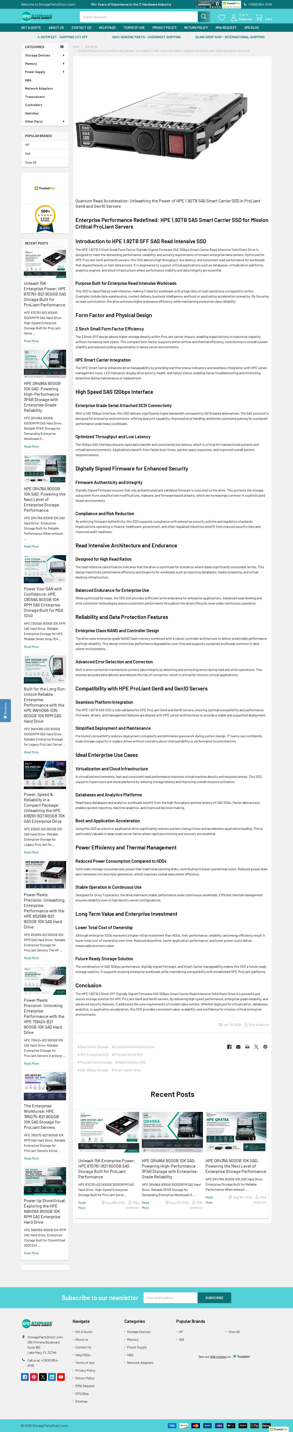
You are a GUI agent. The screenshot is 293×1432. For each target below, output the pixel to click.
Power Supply (35, 72)
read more (31, 341)
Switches (32, 113)
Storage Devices (37, 55)
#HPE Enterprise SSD (93, 1054)
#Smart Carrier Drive (126, 1070)
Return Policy (196, 27)
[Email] (238, 1047)
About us (56, 27)
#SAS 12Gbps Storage (92, 1070)
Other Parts (34, 121)
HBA (28, 80)
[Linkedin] (52, 1377)
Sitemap (81, 1401)
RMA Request (226, 27)
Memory (31, 64)
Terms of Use (134, 27)
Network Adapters (39, 88)
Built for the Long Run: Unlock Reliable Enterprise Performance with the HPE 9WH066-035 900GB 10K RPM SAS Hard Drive (45, 705)
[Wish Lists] (223, 17)
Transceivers (35, 97)
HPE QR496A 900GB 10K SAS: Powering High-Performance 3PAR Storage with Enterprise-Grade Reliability (42, 397)
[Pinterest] (265, 1047)
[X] (256, 1047)
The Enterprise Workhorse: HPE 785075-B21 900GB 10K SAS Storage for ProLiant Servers (42, 1116)
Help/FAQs (107, 27)
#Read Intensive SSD (130, 1062)
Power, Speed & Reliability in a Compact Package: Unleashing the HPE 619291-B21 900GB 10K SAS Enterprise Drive (44, 808)
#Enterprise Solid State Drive (133, 1047)
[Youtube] (61, 1377)
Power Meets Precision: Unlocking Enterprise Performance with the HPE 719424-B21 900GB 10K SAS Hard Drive (44, 1016)
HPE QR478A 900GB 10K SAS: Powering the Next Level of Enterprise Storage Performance (44, 499)
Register (245, 19)
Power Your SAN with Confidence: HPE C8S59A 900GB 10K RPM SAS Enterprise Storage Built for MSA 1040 (43, 602)
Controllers (33, 105)
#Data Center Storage (93, 1047)
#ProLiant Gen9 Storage (94, 1062)
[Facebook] (229, 1047)
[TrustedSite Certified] (231, 5)
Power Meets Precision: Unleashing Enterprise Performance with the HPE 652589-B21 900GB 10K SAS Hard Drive (44, 910)
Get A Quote (31, 27)
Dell (27, 153)
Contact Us (81, 27)
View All (30, 162)
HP (27, 145)
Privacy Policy (165, 27)
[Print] (247, 1047)
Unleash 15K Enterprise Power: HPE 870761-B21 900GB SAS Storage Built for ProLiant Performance (45, 294)
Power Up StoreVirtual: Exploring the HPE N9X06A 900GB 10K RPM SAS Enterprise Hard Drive (45, 1211)
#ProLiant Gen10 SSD (127, 1054)
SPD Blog (251, 27)
